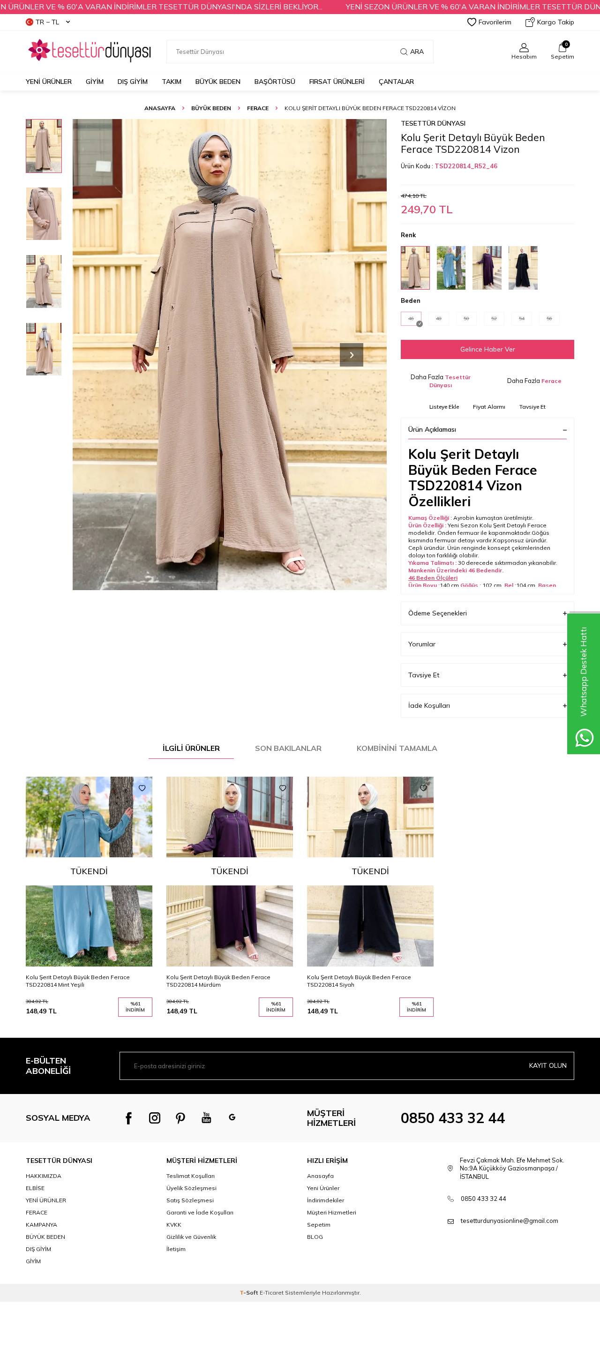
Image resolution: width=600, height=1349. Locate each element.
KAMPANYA (41, 1224)
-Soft (250, 1292)
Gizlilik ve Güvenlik (191, 1236)
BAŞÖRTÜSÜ (275, 81)
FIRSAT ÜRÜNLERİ (337, 81)
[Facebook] (129, 1118)
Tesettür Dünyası (433, 123)
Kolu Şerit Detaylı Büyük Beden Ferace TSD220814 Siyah (359, 981)
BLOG (315, 1236)
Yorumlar (421, 644)
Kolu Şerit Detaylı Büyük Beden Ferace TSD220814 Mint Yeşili (78, 981)
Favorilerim (495, 22)
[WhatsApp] (232, 1118)
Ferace (551, 380)
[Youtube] (206, 1118)
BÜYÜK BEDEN (217, 81)
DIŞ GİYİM (133, 81)
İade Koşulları (429, 705)
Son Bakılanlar (288, 748)
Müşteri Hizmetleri (331, 1212)
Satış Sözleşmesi (190, 1200)
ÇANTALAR (396, 81)
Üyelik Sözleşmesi (191, 1188)
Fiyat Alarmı (489, 406)
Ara (417, 51)
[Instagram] (154, 1118)
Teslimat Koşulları (190, 1175)
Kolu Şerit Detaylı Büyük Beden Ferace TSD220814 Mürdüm (218, 981)
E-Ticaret (272, 1292)
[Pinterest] (180, 1118)
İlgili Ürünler (191, 748)
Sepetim (318, 1224)
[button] (351, 355)
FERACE (258, 108)
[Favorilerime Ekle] (142, 788)
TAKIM (171, 81)
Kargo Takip (555, 22)
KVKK (173, 1224)
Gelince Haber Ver (487, 349)
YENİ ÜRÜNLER (46, 1200)
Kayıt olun (548, 1065)
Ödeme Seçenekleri (437, 613)
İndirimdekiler (325, 1200)
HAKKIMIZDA (43, 1175)
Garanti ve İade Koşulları (199, 1212)
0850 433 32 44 (453, 1118)
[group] (230, 354)
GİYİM (95, 81)
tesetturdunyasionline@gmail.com (509, 1220)
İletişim (176, 1248)
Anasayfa (159, 108)
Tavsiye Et (532, 406)
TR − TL (47, 22)
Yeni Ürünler (49, 81)
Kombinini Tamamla (397, 748)
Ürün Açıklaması (432, 429)
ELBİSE (35, 1188)
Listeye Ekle (444, 406)
